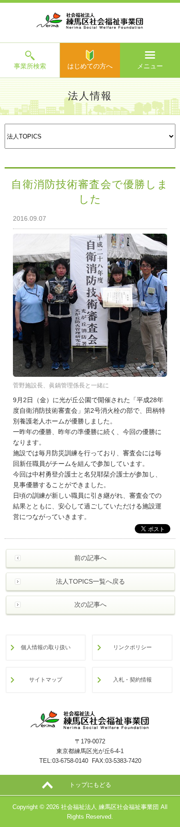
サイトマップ (45, 679)
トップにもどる (90, 784)
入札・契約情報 (132, 679)
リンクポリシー (132, 647)
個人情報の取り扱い (46, 647)
